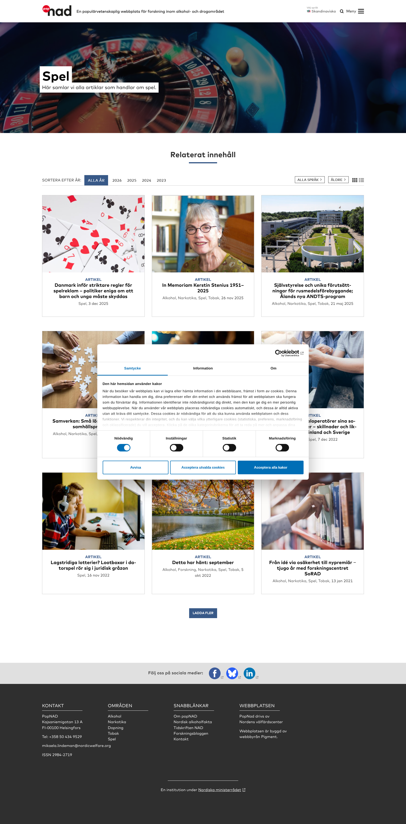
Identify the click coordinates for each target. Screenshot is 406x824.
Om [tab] (273, 368)
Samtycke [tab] (132, 368)
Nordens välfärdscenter (261, 721)
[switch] (176, 447)
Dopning (115, 727)
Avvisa (135, 467)
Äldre (337, 180)
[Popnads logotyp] (57, 14)
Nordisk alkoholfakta (193, 721)
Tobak (113, 733)
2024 (146, 180)
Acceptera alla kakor (270, 467)
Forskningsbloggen (191, 733)
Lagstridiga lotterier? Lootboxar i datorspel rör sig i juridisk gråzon (93, 565)
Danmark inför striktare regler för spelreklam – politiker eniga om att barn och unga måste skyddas (93, 290)
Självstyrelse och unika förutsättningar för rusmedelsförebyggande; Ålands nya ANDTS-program (312, 290)
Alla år (96, 180)
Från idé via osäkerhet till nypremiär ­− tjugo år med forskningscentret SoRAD (312, 568)
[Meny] (361, 11)
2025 (132, 180)
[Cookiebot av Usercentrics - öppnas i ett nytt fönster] (283, 353)
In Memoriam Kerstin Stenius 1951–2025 (203, 288)
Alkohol (114, 715)
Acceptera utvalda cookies (203, 467)
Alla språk (308, 180)
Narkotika (117, 721)
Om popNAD (185, 715)
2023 (161, 180)
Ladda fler (203, 613)
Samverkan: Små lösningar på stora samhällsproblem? (93, 423)
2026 (117, 180)
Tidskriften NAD (188, 727)
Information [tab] (203, 368)
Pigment (269, 736)
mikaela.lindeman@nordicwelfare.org (76, 745)
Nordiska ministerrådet (219, 789)
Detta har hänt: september (203, 562)
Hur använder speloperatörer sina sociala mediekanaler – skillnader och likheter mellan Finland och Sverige (312, 426)
